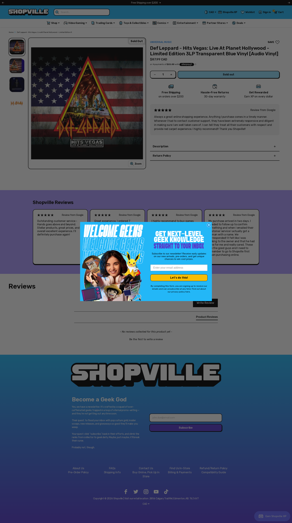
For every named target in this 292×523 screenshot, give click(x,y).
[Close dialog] (209, 225)
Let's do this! (179, 277)
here (187, 292)
